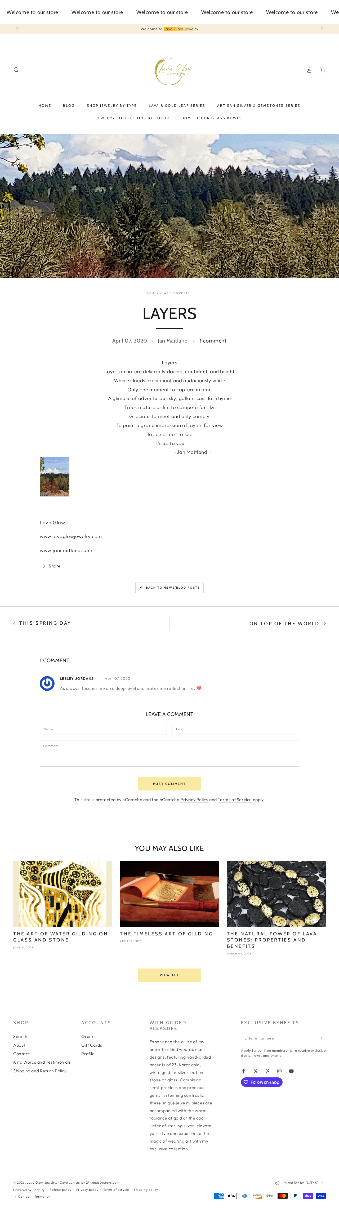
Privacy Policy (194, 799)
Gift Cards (91, 1045)
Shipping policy (146, 1190)
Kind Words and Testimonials (42, 1062)
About (19, 1045)
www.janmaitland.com (66, 550)
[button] (16, 70)
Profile (88, 1053)
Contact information (34, 1196)
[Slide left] (17, 29)
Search (20, 1036)
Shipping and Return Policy (40, 1070)
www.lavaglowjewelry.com (71, 536)
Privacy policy (87, 1190)
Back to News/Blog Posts (173, 587)
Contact (21, 1053)
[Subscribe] (323, 1038)
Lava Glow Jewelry (41, 1182)
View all (169, 975)
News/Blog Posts (174, 293)
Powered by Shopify (29, 1190)
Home (151, 293)
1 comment (213, 340)
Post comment (169, 784)
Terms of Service (235, 799)
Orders (88, 1036)
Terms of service (116, 1190)
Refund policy (60, 1190)
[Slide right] (321, 29)
